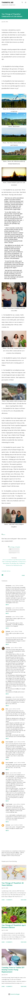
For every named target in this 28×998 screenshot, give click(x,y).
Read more (23, 899)
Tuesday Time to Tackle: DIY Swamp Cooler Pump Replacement (13, 969)
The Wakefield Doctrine (16, 565)
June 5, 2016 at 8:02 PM (17, 697)
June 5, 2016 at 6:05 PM (17, 608)
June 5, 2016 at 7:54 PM (16, 631)
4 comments (9, 986)
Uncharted (8, 565)
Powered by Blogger (15, 994)
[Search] (22, 2)
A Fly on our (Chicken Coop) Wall (9, 559)
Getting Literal (21, 561)
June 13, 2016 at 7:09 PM (16, 825)
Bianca (7, 772)
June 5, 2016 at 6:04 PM (17, 585)
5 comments (9, 899)
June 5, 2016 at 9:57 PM (19, 741)
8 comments (9, 942)
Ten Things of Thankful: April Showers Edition (14, 926)
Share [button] (23, 575)
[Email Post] (2, 575)
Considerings (8, 561)
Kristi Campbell (9, 741)
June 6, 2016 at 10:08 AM (19, 804)
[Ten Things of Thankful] (14, 547)
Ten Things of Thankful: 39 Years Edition (13, 884)
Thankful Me (7, 2)
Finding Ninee (14, 561)
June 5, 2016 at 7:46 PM (17, 616)
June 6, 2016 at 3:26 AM (15, 772)
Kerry (7, 709)
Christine (8, 647)
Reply (7, 604)
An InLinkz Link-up (6, 571)
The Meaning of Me (14, 563)
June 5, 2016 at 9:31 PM (14, 709)
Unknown (8, 631)
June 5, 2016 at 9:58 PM (19, 762)
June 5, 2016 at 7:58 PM (16, 647)
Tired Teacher (9, 804)
